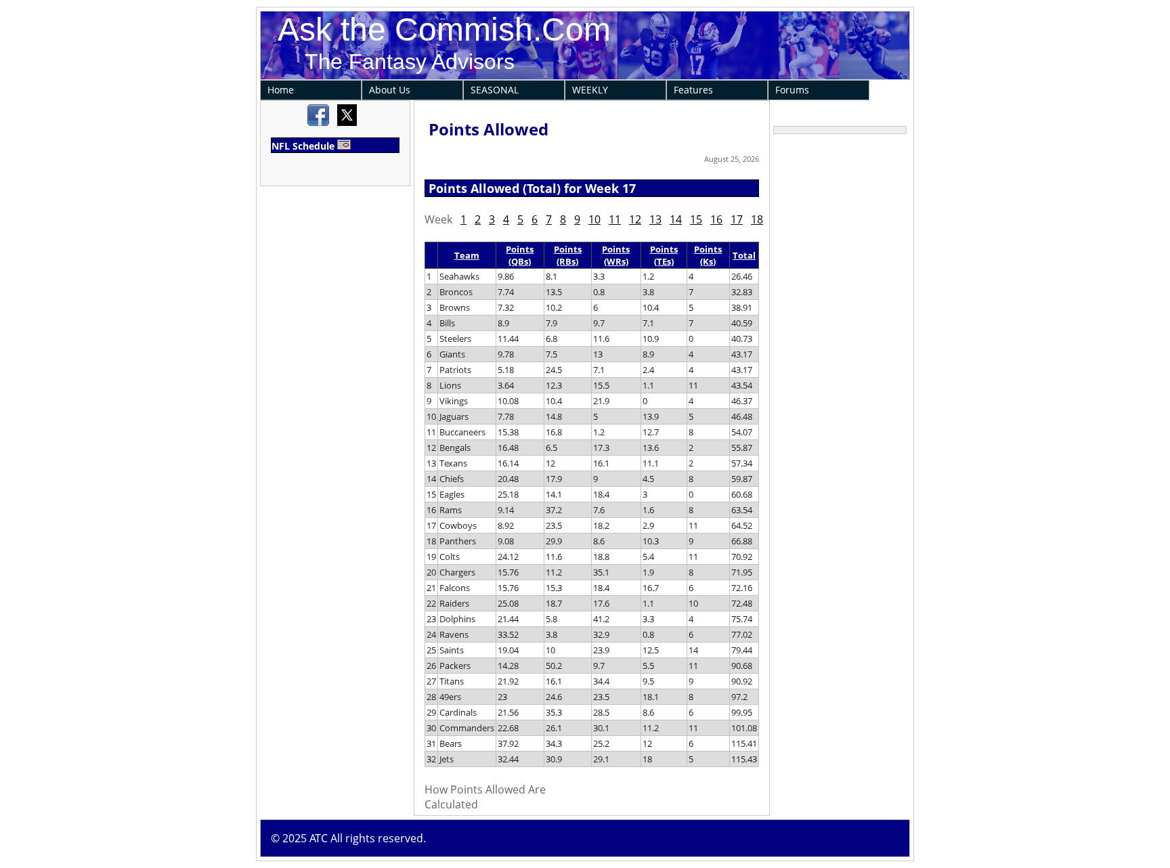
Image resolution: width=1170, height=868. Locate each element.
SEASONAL (495, 89)
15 (696, 219)
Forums (792, 89)
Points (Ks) (708, 255)
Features (693, 89)
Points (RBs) (568, 255)
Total (744, 255)
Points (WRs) (616, 255)
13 (655, 219)
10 (594, 219)
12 (635, 219)
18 (757, 219)
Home (280, 89)
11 (615, 219)
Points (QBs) (520, 255)
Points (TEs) (664, 255)
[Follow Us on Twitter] (347, 122)
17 (737, 219)
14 (676, 219)
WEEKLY (590, 89)
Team (466, 255)
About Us (389, 89)
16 (716, 219)
